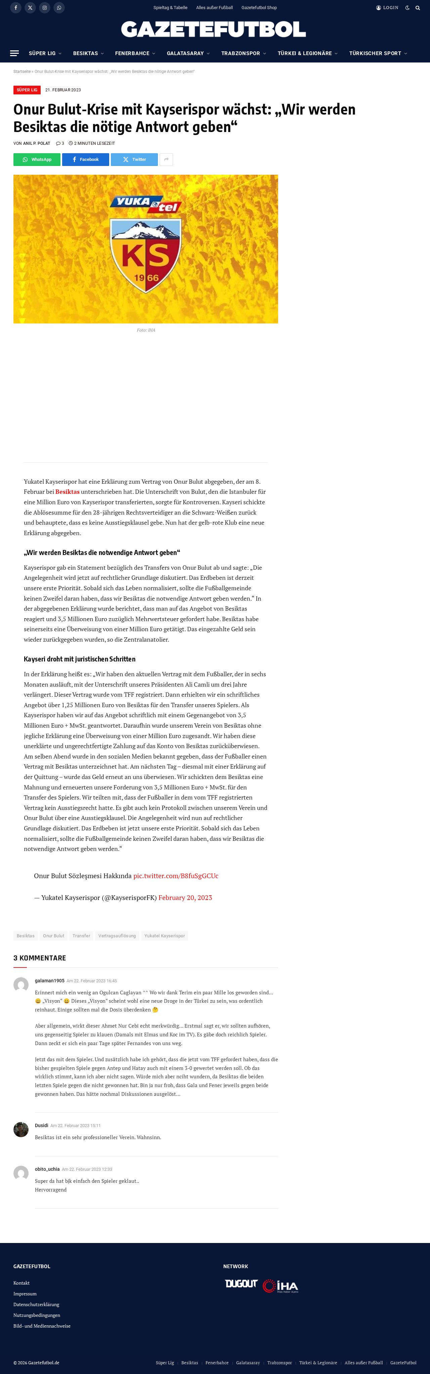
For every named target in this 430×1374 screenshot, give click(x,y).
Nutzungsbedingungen (36, 1315)
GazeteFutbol (403, 1363)
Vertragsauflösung (117, 935)
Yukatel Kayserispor (164, 935)
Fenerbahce (132, 53)
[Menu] (14, 53)
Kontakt (21, 1283)
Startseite (22, 71)
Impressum (25, 1293)
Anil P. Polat (36, 143)
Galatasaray (185, 53)
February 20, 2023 (185, 897)
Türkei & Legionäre (305, 53)
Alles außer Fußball (214, 7)
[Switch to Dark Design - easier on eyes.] (407, 7)
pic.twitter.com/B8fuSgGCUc (175, 875)
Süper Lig (42, 53)
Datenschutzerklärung (36, 1304)
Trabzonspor (240, 53)
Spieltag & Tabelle (170, 7)
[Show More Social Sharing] (166, 159)
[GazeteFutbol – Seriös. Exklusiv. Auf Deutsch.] (215, 29)
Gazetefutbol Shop (259, 7)
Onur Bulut (53, 935)
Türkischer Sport (375, 53)
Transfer (81, 935)
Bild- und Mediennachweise (42, 1326)
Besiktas (85, 53)
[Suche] (417, 7)
